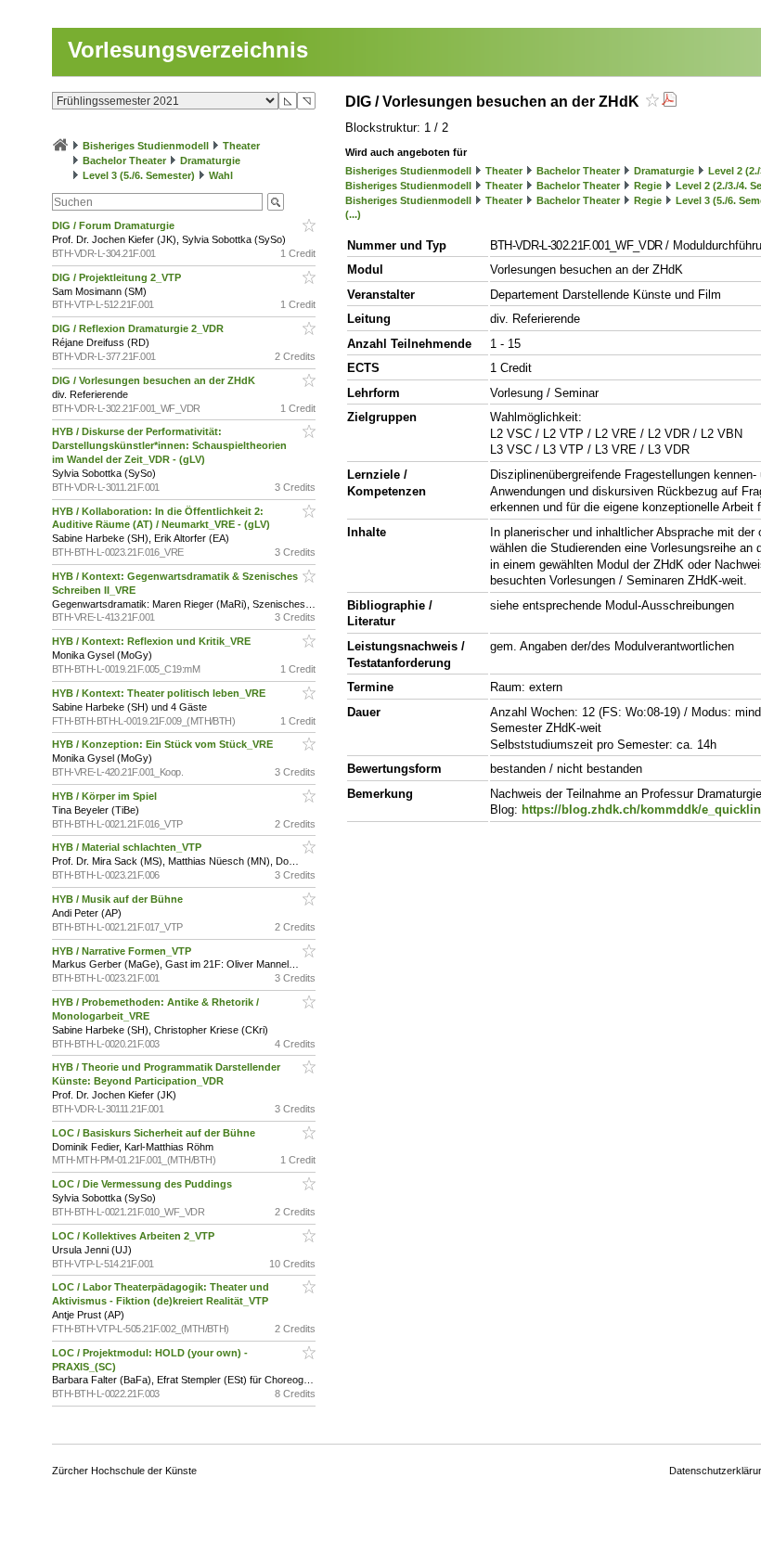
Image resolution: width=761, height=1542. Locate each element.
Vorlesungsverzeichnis (188, 49)
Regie (648, 185)
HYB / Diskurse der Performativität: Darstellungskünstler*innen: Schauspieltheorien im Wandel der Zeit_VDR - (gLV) (169, 445)
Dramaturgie (210, 160)
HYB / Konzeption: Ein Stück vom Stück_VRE (164, 744)
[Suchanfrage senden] (275, 202)
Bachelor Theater (124, 160)
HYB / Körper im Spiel (106, 796)
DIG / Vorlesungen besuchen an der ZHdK (155, 380)
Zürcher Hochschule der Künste (124, 1470)
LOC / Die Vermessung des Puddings (143, 1183)
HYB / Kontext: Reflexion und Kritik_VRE (152, 641)
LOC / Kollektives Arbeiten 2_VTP (134, 1235)
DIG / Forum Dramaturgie (114, 225)
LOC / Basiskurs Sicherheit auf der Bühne (155, 1132)
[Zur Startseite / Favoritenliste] (60, 145)
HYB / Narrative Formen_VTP (123, 951)
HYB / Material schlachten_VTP (128, 847)
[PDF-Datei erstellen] (669, 101)
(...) (353, 214)
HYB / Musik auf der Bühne (119, 899)
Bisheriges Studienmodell (146, 145)
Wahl (221, 175)
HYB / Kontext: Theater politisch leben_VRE (160, 693)
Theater (241, 145)
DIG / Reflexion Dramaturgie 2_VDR (139, 328)
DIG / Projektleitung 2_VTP (118, 277)
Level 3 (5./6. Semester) (139, 175)
